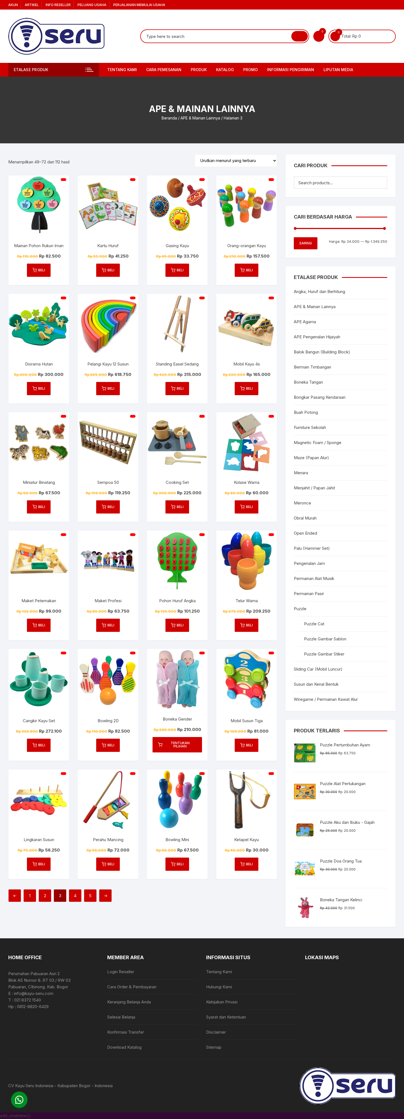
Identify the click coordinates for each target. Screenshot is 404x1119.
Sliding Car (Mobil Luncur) (318, 669)
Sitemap (214, 1047)
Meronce (302, 503)
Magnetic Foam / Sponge (317, 442)
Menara (301, 472)
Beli (41, 270)
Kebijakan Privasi (221, 1001)
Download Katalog (124, 1047)
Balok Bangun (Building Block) (322, 352)
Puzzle (300, 608)
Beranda (169, 118)
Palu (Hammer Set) (312, 548)
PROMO (250, 69)
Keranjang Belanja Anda (129, 1001)
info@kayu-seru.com (33, 993)
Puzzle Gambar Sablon (325, 638)
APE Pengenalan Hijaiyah (317, 336)
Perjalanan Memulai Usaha (139, 5)
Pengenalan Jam (309, 563)
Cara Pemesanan (163, 69)
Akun (13, 5)
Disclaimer (216, 1032)
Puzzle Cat (314, 623)
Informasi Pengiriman (290, 69)
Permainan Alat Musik (314, 578)
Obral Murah (305, 518)
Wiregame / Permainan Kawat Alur (326, 699)
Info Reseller (58, 5)
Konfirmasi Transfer (125, 1032)
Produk (199, 69)
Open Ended (305, 533)
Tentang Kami (122, 69)
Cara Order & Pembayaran (131, 986)
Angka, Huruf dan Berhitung (319, 291)
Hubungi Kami (219, 986)
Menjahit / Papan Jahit (314, 487)
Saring (305, 243)
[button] (19, 1100)
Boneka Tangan (308, 382)
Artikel (32, 5)
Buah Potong (306, 412)
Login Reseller (120, 971)
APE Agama (305, 321)
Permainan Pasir (309, 593)
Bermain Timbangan (312, 367)
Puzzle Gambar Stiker (324, 654)
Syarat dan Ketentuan (226, 1017)
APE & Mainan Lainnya (200, 118)
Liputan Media (338, 69)
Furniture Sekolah (310, 427)
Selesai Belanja (121, 1017)
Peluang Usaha (92, 5)
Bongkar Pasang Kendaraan (319, 397)
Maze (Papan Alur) (311, 457)
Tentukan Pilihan (180, 744)
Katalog (225, 69)
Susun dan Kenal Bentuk (316, 684)
